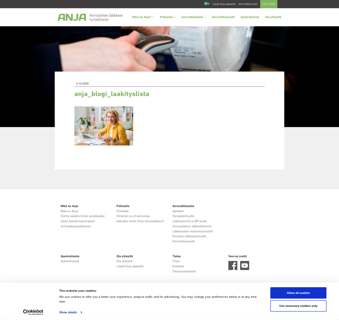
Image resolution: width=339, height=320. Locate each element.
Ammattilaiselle (192, 17)
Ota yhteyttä (273, 17)
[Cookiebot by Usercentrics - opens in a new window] (33, 312)
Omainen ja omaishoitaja (133, 216)
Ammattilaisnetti (247, 4)
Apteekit (178, 211)
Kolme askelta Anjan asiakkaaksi (83, 216)
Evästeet (178, 266)
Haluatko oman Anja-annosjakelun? (140, 221)
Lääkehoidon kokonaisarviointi (192, 231)
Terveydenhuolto (183, 216)
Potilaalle (167, 17)
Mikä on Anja (69, 211)
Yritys (176, 261)
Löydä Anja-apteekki (224, 4)
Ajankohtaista (250, 17)
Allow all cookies (298, 293)
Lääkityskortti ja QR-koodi (189, 221)
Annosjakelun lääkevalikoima (191, 226)
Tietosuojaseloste (184, 271)
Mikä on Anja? (142, 17)
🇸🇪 (207, 4)
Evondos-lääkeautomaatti (189, 236)
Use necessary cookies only (298, 305)
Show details (68, 312)
